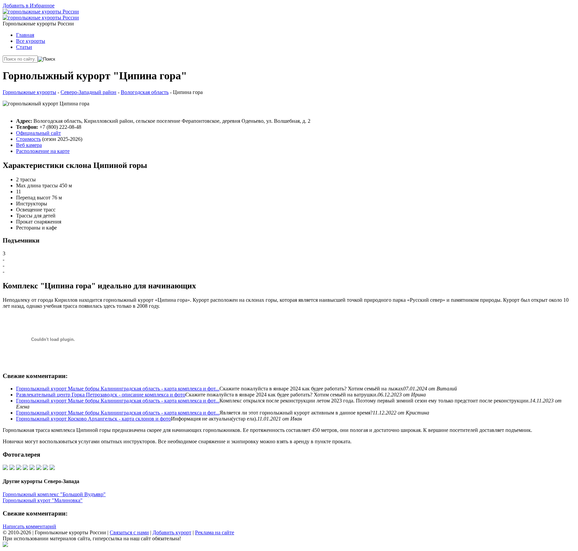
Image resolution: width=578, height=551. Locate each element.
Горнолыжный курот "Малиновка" (43, 500)
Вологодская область (145, 92)
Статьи (24, 47)
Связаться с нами (129, 532)
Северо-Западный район (88, 92)
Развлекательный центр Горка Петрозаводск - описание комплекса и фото (100, 394)
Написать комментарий (29, 526)
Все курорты (30, 41)
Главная (25, 35)
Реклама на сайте (214, 532)
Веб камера (29, 145)
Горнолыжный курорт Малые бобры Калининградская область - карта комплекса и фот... (117, 388)
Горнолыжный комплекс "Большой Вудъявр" (54, 494)
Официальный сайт (38, 133)
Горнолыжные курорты (29, 92)
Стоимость (28, 139)
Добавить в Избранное (29, 5)
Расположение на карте (43, 151)
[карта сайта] (5, 545)
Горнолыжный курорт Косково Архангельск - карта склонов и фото (93, 419)
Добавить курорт (172, 532)
